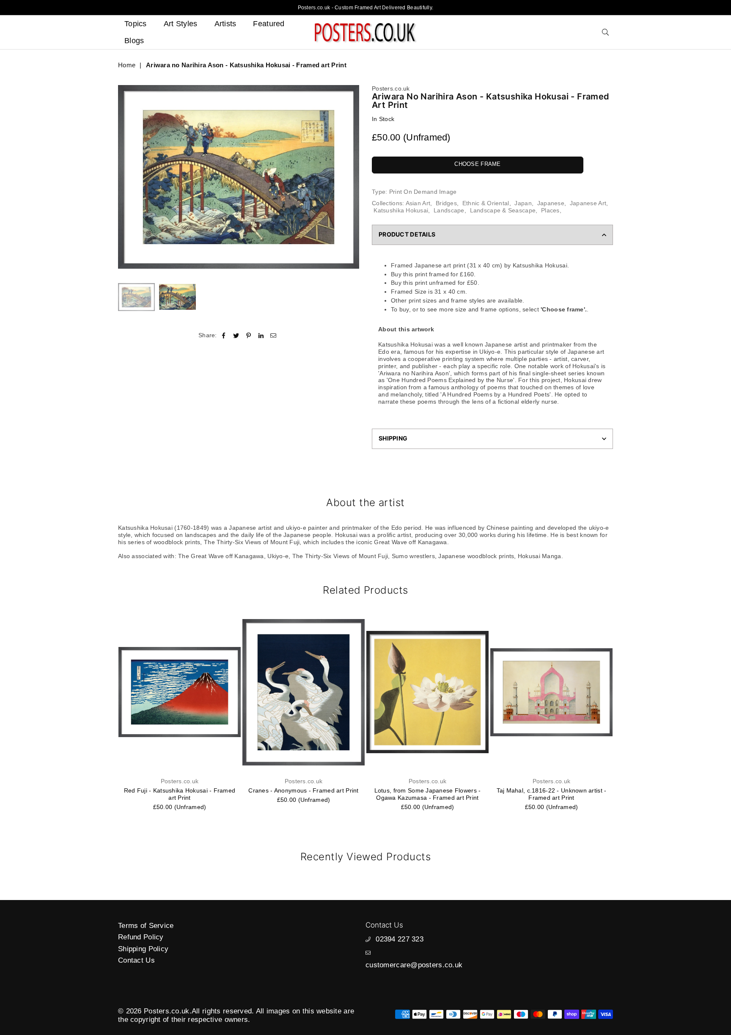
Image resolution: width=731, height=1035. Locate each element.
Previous (125, 177)
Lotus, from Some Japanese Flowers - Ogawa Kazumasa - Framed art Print (427, 794)
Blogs (134, 40)
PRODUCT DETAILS (407, 234)
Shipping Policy (143, 949)
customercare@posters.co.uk (414, 965)
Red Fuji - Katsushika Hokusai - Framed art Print (180, 794)
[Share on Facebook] (224, 335)
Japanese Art (588, 203)
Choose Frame (477, 164)
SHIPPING (393, 438)
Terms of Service (145, 926)
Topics (135, 23)
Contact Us (136, 960)
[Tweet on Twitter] (236, 335)
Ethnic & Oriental (485, 203)
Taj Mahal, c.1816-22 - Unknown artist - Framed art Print (552, 794)
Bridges (446, 203)
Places (550, 210)
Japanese (550, 203)
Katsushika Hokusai (401, 210)
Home (126, 65)
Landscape (449, 210)
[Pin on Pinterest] (248, 335)
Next (351, 177)
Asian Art (418, 203)
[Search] (605, 32)
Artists (225, 23)
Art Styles (181, 23)
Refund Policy (141, 937)
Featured (268, 23)
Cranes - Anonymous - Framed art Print (303, 790)
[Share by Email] (273, 335)
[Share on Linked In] (261, 335)
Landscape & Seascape (503, 210)
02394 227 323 (399, 939)
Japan (522, 203)
